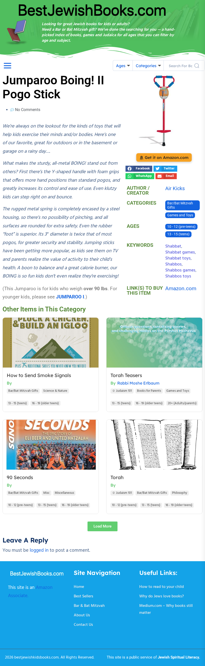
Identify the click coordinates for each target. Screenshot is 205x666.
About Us (82, 615)
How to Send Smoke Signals (39, 375)
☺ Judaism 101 (122, 391)
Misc (46, 493)
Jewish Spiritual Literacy (178, 657)
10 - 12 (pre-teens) (181, 227)
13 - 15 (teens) (178, 234)
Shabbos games (180, 270)
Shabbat (173, 246)
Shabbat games (180, 252)
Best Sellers (83, 596)
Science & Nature (55, 391)
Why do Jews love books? (161, 596)
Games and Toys (180, 215)
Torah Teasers (126, 375)
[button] (139, 169)
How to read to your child (161, 587)
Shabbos (173, 264)
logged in (39, 550)
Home (79, 587)
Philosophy (179, 493)
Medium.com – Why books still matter (166, 609)
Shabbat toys (178, 258)
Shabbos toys (178, 276)
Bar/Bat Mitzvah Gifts (180, 205)
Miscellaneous (64, 493)
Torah (117, 477)
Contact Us (83, 625)
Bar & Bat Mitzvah (89, 606)
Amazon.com (180, 288)
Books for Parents (149, 391)
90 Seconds (20, 477)
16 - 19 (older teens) (45, 403)
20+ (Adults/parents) (182, 403)
